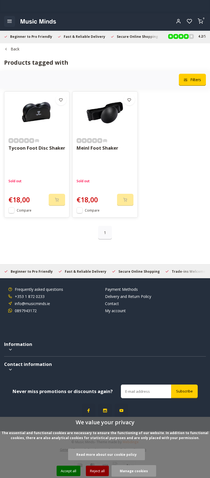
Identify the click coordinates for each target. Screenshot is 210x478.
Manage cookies (134, 471)
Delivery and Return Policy (128, 296)
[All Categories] (9, 21)
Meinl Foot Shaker (97, 148)
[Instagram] (105, 410)
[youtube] (121, 410)
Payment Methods (121, 289)
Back (15, 49)
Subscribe (184, 391)
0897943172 (26, 310)
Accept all (68, 470)
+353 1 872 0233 (30, 296)
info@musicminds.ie (32, 303)
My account (115, 310)
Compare (24, 210)
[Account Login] (178, 21)
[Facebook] (88, 410)
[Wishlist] (189, 21)
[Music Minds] (38, 21)
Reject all (97, 470)
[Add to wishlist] (61, 99)
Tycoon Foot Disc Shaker (36, 148)
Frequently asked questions (39, 289)
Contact (112, 303)
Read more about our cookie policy (106, 454)
